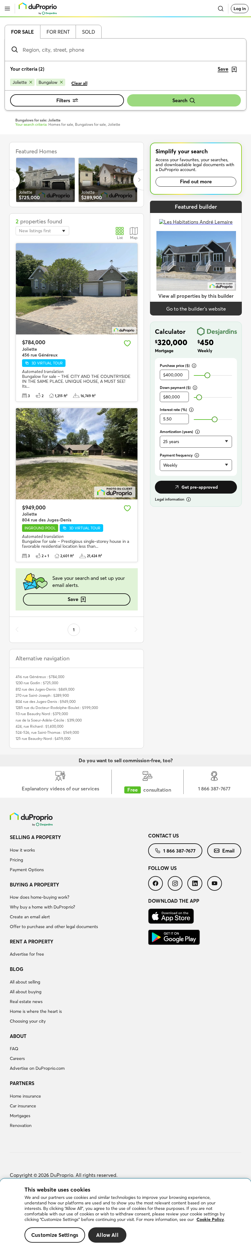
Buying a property (34, 885)
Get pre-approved (200, 487)
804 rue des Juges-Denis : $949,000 (46, 701)
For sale (22, 32)
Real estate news (26, 1001)
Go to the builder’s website (196, 309)
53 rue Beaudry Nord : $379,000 (42, 713)
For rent (58, 32)
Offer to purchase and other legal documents (54, 926)
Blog (16, 969)
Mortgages (20, 1115)
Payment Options (27, 869)
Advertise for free (27, 954)
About (18, 1036)
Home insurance (25, 1096)
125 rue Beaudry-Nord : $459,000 (43, 738)
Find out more (196, 181)
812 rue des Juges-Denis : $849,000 (45, 689)
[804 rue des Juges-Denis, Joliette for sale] (76, 453)
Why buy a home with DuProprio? (42, 907)
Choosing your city (28, 1021)
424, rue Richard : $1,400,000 (39, 726)
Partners (22, 1083)
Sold (88, 32)
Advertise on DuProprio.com (37, 1068)
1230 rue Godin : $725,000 (37, 683)
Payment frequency (176, 455)
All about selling (25, 982)
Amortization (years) (176, 431)
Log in (240, 8)
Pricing (16, 860)
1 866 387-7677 (179, 851)
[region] (125, 1214)
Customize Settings (54, 1235)
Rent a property (31, 941)
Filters (63, 100)
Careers (17, 1058)
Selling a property (35, 837)
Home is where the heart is (36, 1011)
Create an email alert (30, 917)
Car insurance (23, 1106)
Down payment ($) (175, 387)
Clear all (79, 83)
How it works (22, 850)
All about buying (25, 991)
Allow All (107, 1235)
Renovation (21, 1125)
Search (179, 100)
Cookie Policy (210, 1219)
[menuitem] (79, 854)
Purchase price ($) (175, 365)
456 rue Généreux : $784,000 (40, 676)
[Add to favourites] (127, 343)
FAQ (14, 1048)
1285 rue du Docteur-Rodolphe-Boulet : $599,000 (57, 707)
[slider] (207, 375)
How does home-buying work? (39, 897)
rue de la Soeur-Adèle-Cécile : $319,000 (49, 720)
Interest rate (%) (173, 409)
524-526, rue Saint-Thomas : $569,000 (47, 732)
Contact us (163, 836)
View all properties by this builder (196, 296)
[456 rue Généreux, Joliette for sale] (76, 288)
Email (228, 851)
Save (73, 599)
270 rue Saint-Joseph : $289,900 (42, 695)
